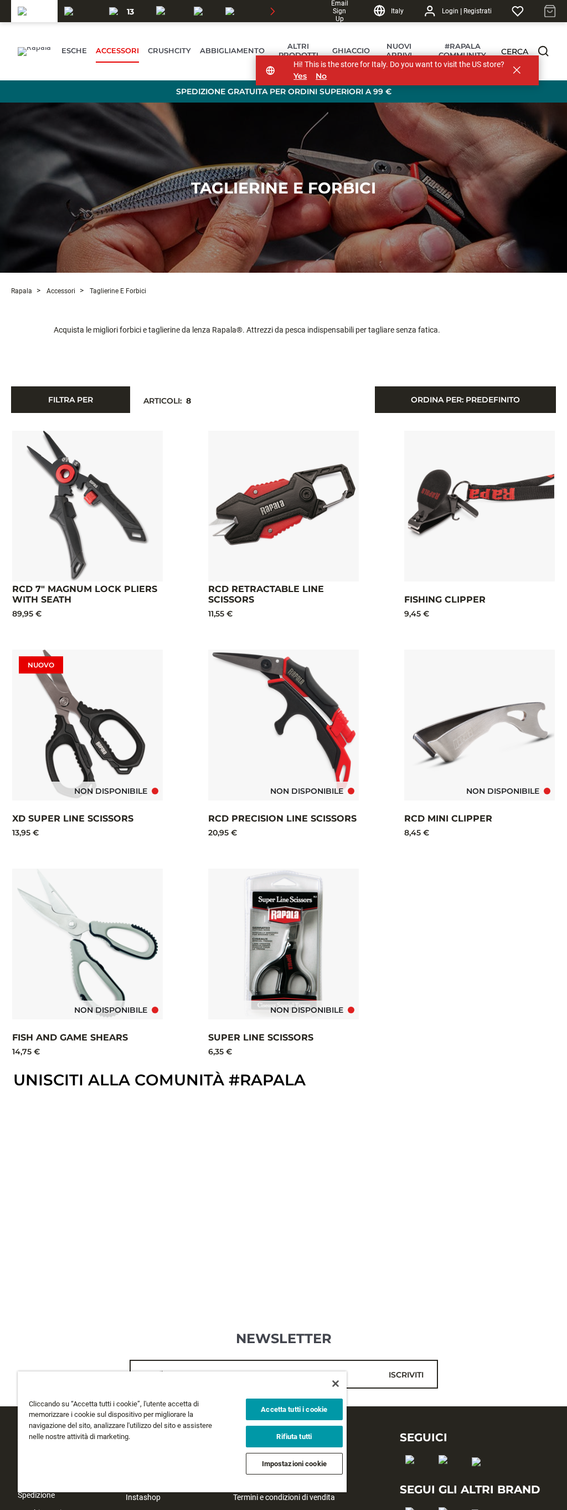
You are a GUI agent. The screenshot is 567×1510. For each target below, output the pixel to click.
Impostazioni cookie (294, 1464)
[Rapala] (34, 11)
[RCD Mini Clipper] (479, 725)
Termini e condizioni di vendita (284, 1497)
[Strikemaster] (257, 11)
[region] (182, 1431)
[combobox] (465, 399)
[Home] (33, 51)
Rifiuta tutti (294, 1436)
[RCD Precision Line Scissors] (283, 725)
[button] (543, 51)
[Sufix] (168, 11)
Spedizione (36, 1495)
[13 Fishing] (126, 11)
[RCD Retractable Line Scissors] (283, 506)
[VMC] (203, 11)
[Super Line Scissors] (283, 944)
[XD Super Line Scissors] (87, 725)
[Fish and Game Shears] (87, 944)
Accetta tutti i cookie (294, 1409)
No (321, 76)
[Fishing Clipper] (479, 506)
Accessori (60, 291)
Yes (300, 76)
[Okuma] (80, 11)
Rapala (21, 291)
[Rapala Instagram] (447, 1477)
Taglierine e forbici (283, 188)
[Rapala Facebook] (413, 1477)
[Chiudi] (335, 1383)
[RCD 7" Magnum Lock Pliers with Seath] (87, 506)
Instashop (143, 1497)
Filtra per (70, 400)
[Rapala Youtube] (480, 1479)
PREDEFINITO (465, 400)
